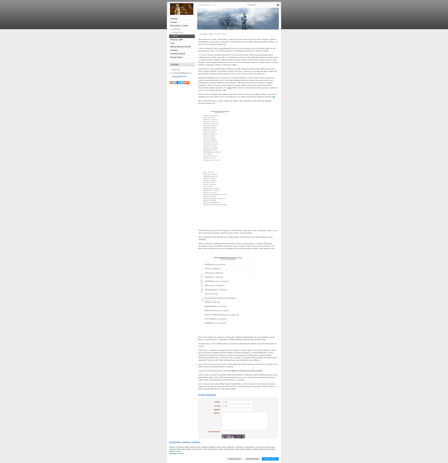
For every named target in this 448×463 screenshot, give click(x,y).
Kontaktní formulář (177, 54)
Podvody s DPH (176, 40)
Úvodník (173, 22)
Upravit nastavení (235, 459)
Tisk (215, 5)
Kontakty (174, 50)
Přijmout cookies (270, 459)
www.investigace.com (179, 76)
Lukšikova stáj (178, 33)
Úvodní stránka (204, 34)
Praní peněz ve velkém (179, 26)
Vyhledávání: (251, 5)
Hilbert (211, 34)
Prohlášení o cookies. (176, 453)
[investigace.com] (181, 9)
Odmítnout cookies (252, 459)
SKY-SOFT (177, 29)
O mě (172, 43)
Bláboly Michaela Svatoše (180, 47)
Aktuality (173, 19)
